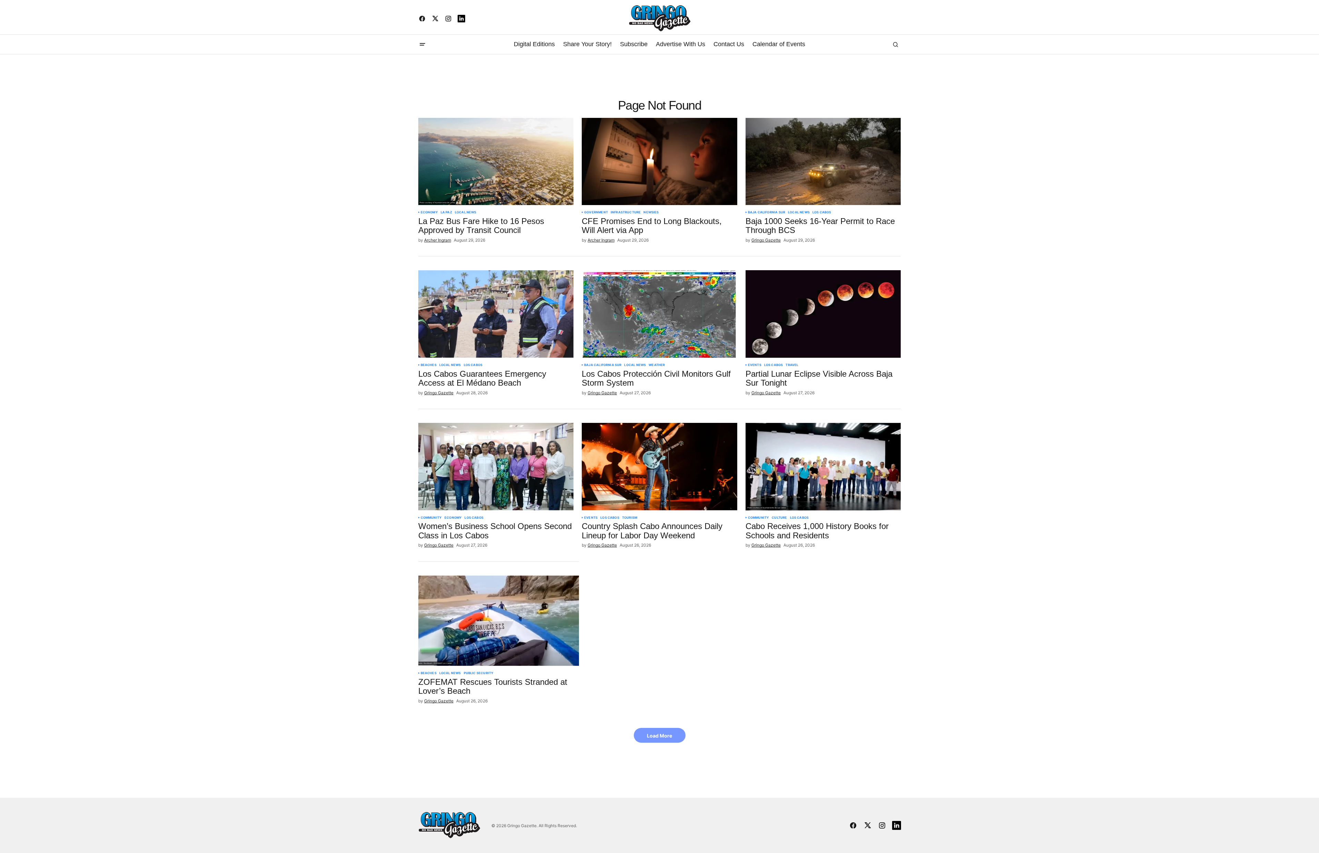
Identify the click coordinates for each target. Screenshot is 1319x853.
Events (754, 365)
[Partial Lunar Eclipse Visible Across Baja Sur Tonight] (823, 314)
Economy (429, 212)
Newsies (651, 212)
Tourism (629, 517)
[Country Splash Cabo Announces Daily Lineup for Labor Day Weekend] (659, 466)
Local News (466, 212)
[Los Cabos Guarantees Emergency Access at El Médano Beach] (496, 314)
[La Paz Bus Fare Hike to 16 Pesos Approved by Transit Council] (496, 161)
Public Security (479, 673)
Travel (792, 365)
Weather (657, 365)
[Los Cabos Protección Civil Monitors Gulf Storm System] (659, 314)
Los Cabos (821, 212)
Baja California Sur (766, 212)
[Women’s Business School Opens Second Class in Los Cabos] (496, 466)
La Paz (446, 212)
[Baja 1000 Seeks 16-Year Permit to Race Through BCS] (823, 161)
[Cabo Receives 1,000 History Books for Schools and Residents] (823, 466)
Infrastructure (626, 212)
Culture (779, 517)
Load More (659, 736)
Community (431, 517)
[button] (422, 44)
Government (596, 212)
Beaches (429, 365)
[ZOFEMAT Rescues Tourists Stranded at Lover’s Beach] (498, 621)
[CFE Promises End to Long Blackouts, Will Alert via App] (659, 161)
